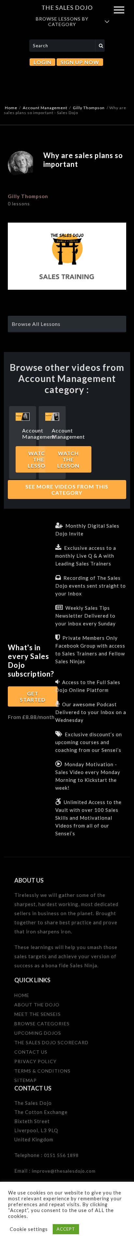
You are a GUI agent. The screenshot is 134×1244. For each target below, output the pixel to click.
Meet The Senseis (37, 1014)
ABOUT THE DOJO (37, 1004)
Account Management (45, 107)
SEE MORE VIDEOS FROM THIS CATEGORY (66, 489)
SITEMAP (25, 1080)
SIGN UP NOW (79, 62)
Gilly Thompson (89, 107)
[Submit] (100, 45)
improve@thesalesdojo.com (64, 1171)
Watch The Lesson (68, 459)
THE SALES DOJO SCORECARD (51, 1042)
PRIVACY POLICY (35, 1061)
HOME (21, 995)
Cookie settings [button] (29, 1229)
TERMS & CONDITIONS (42, 1071)
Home (11, 107)
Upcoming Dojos (37, 1033)
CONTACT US (30, 1052)
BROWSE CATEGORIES (42, 1023)
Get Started (33, 696)
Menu (119, 10)
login (42, 62)
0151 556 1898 (61, 1155)
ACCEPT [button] (66, 1229)
